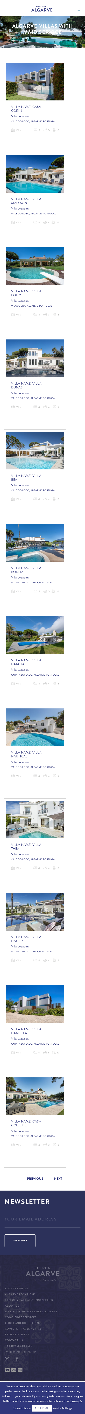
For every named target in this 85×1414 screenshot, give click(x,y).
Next (58, 1179)
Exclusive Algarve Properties (29, 1300)
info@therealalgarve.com (20, 1352)
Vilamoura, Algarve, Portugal (31, 306)
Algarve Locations (20, 1294)
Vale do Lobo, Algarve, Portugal (33, 122)
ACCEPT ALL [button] (42, 1408)
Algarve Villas (17, 1289)
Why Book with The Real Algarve (31, 1312)
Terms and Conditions (23, 1323)
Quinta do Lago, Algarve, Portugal (35, 675)
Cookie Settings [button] (62, 1408)
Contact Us (14, 1340)
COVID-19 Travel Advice (23, 1329)
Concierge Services (21, 1317)
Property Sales (17, 1335)
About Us (12, 1306)
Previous (35, 1179)
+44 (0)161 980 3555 (18, 1346)
